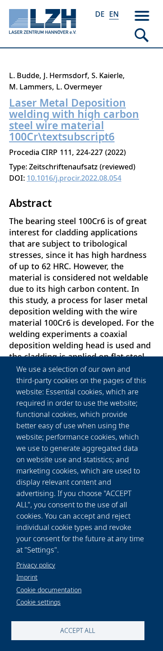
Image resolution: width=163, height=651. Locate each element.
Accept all (77, 630)
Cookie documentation (49, 589)
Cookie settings (38, 602)
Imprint (27, 577)
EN (114, 14)
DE (100, 14)
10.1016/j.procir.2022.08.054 (74, 178)
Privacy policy (35, 565)
